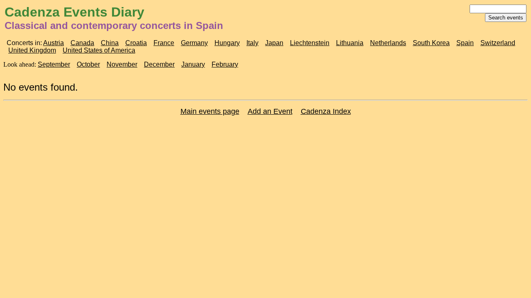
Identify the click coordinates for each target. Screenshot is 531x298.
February (225, 64)
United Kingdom (32, 50)
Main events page (209, 111)
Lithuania (349, 42)
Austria (53, 42)
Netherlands (388, 42)
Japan (274, 42)
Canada (82, 42)
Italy (252, 42)
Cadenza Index (326, 111)
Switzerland (497, 42)
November (122, 64)
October (88, 64)
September (54, 64)
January (193, 64)
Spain (465, 42)
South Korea (431, 42)
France (163, 42)
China (110, 42)
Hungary (227, 42)
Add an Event (270, 111)
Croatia (136, 42)
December (159, 64)
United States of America (99, 50)
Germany (194, 42)
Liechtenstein (309, 42)
